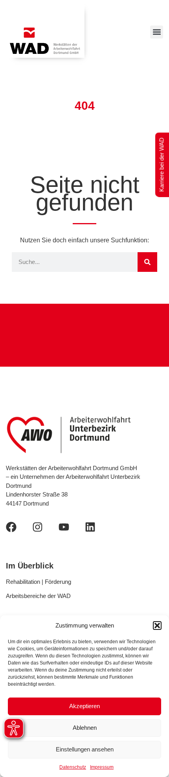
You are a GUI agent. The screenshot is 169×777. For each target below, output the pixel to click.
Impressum (102, 767)
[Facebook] (11, 527)
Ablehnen (85, 727)
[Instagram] (37, 527)
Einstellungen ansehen (85, 749)
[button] (157, 625)
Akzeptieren (84, 706)
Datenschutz (72, 767)
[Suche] (147, 262)
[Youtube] (64, 527)
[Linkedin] (90, 527)
